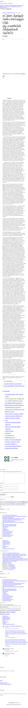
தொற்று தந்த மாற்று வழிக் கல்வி (13, 439)
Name (1, 485)
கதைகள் (5, 6)
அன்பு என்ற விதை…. (12, 564)
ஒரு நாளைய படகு (9, 435)
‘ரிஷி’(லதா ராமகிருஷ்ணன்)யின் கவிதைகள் (9, 524)
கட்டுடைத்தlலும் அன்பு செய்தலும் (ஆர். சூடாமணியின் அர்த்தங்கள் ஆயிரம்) (15, 516)
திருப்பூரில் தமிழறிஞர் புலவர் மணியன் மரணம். (10, 515)
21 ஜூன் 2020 (6, 391)
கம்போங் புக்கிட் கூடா (10, 437)
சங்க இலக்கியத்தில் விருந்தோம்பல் (15, 386)
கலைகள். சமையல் (10, 6)
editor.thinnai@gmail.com (11, 502)
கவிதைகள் (14, 6)
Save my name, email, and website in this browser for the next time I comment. (13, 492)
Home (1, 680)
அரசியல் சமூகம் (2, 5)
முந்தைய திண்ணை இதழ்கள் (5, 684)
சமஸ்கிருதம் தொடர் (4, 682)
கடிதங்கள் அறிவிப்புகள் (6, 619)
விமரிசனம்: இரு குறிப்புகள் (11, 448)
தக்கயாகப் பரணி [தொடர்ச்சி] (12, 441)
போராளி (10, 562)
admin (5, 36)
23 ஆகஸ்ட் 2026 (8, 8)
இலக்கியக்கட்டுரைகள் (16, 5)
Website (1, 490)
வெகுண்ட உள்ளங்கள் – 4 (11, 444)
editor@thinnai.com (24, 501)
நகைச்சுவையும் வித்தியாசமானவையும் (9, 548)
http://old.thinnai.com (13, 610)
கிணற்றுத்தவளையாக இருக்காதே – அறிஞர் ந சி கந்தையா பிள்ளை (13, 522)
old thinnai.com (20, 503)
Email (1, 487)
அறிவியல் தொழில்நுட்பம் (9, 5)
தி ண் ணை (2, 1)
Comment (2, 483)
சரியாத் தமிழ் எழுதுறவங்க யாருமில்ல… (14, 413)
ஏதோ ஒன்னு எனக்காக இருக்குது (13, 446)
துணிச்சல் (15, 561)
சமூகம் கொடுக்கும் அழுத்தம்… (16, 556)
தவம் (6, 420)
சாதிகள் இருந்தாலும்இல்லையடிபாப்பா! (16, 626)
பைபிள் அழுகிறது (9, 431)
